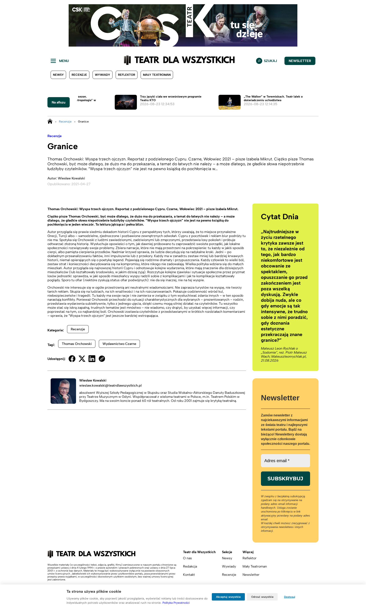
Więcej (248, 552)
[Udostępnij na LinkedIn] (92, 358)
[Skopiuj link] (101, 358)
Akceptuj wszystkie (228, 596)
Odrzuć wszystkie (262, 596)
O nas (187, 558)
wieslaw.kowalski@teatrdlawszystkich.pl (110, 385)
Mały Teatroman (157, 75)
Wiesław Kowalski (71, 178)
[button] (6, 25)
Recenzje (79, 75)
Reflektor (126, 75)
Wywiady (102, 75)
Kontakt (189, 575)
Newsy (58, 75)
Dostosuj (289, 596)
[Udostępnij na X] (82, 358)
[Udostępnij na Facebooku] (72, 358)
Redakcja (190, 566)
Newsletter (300, 61)
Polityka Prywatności (176, 602)
